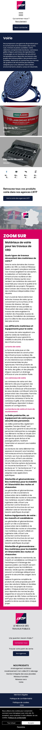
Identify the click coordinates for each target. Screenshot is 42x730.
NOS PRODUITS (21, 665)
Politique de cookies (21, 702)
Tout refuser (11, 723)
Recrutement (21, 21)
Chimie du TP (10, 127)
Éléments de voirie (13, 159)
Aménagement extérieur (21, 668)
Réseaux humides (21, 676)
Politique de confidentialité (21, 698)
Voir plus (6, 131)
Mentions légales (21, 694)
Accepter (31, 723)
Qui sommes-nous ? (21, 18)
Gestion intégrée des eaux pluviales (21, 674)
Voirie (21, 682)
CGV (22, 705)
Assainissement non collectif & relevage (21, 671)
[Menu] (20, 14)
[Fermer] (39, 710)
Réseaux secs (21, 679)
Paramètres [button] (21, 727)
